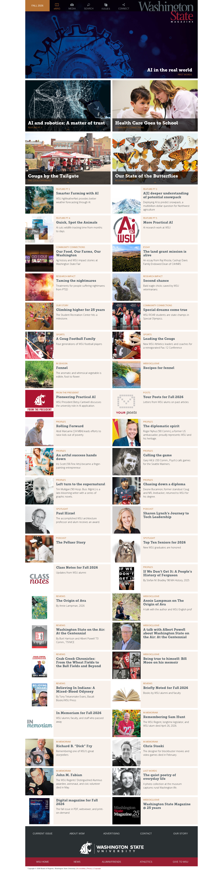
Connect (123, 8)
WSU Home (42, 862)
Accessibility (81, 868)
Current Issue (42, 833)
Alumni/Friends (111, 862)
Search (88, 8)
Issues (106, 8)
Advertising (111, 833)
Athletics (146, 862)
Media (72, 8)
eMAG (57, 8)
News (77, 862)
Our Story (180, 833)
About (77, 833)
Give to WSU (180, 862)
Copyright (97, 868)
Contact (146, 833)
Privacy (90, 868)
